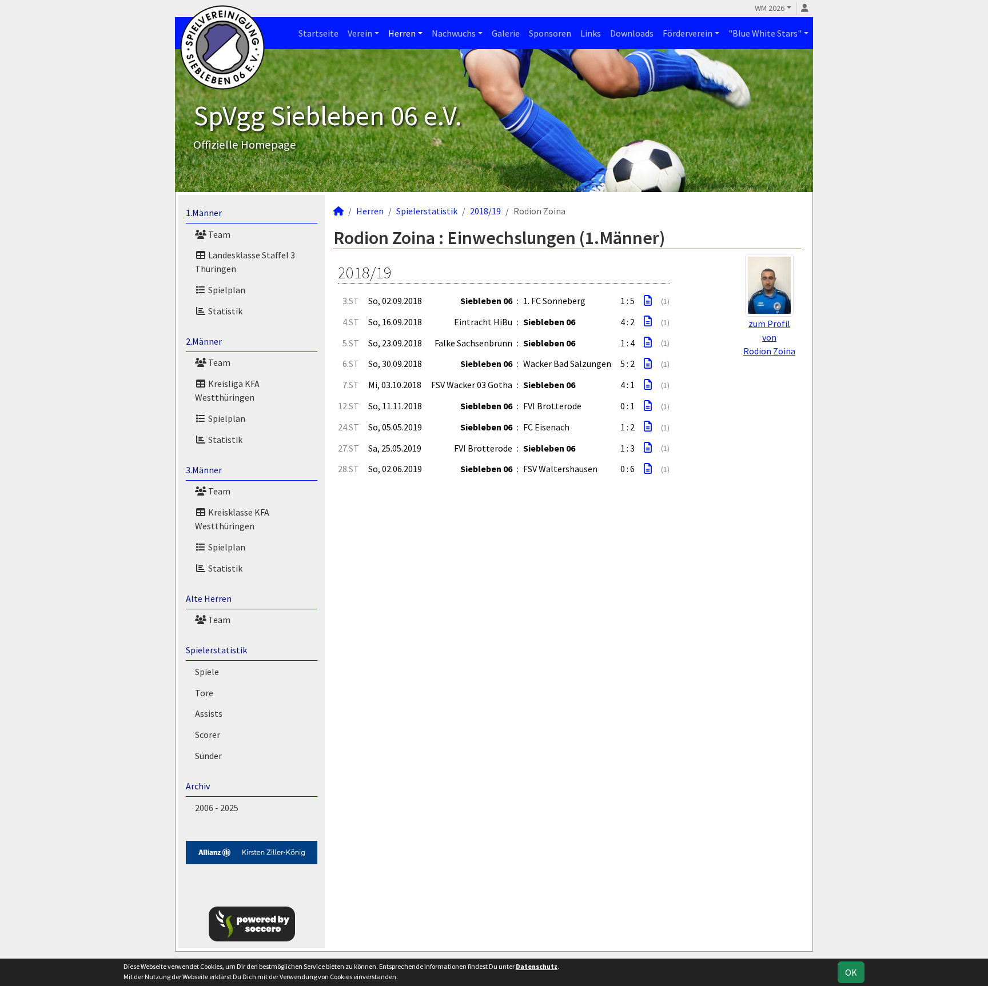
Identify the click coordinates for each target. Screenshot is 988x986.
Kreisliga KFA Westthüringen (227, 390)
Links (590, 33)
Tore (204, 692)
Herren (402, 33)
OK (851, 972)
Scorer (207, 734)
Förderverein (687, 33)
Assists (208, 713)
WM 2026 (769, 8)
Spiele (207, 671)
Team (218, 234)
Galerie (506, 33)
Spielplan (225, 290)
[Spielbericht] (648, 301)
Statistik (224, 311)
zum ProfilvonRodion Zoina (769, 337)
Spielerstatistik (216, 650)
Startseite (318, 33)
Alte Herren (209, 598)
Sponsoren (550, 33)
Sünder (208, 755)
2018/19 (485, 211)
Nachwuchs (454, 33)
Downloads (632, 33)
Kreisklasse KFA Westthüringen (232, 519)
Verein (360, 33)
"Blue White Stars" (765, 33)
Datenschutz (536, 966)
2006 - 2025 (216, 807)
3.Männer (204, 470)
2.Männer (204, 341)
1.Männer (204, 212)
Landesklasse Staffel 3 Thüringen (245, 261)
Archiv (198, 786)
